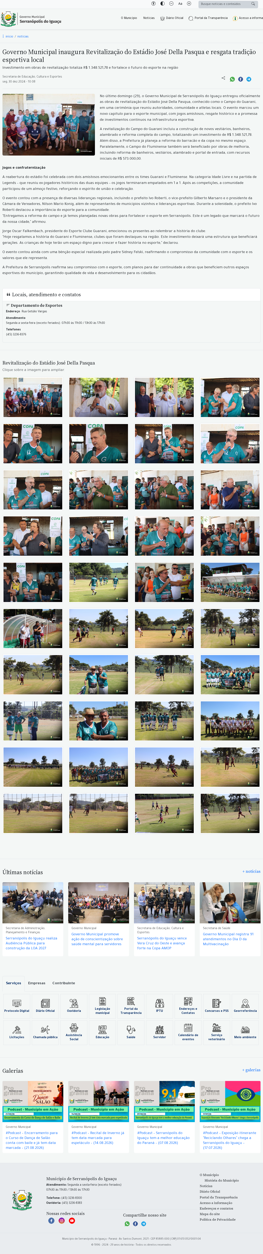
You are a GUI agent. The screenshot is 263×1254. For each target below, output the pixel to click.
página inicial (31, 19)
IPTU (159, 1011)
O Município (129, 18)
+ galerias (251, 1069)
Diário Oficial (174, 18)
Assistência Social (74, 1037)
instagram (62, 1223)
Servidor (159, 1037)
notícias (23, 37)
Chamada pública (45, 1037)
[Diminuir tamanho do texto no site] (171, 4)
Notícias (149, 18)
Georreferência (245, 1011)
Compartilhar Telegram (249, 79)
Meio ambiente (245, 1037)
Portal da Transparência (211, 18)
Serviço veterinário (216, 1037)
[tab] (13, 983)
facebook (51, 1223)
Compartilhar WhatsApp (232, 79)
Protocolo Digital (16, 1011)
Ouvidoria (74, 1011)
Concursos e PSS (217, 1011)
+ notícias (251, 871)
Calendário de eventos (188, 1037)
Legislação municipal (102, 1011)
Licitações (16, 1037)
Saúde (131, 1037)
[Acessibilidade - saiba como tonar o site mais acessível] (153, 4)
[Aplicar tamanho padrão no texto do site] (180, 4)
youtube (72, 1223)
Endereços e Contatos (188, 1011)
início (9, 37)
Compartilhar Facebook (240, 79)
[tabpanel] (131, 1019)
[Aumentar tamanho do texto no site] (189, 4)
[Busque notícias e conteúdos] (253, 4)
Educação (102, 1037)
